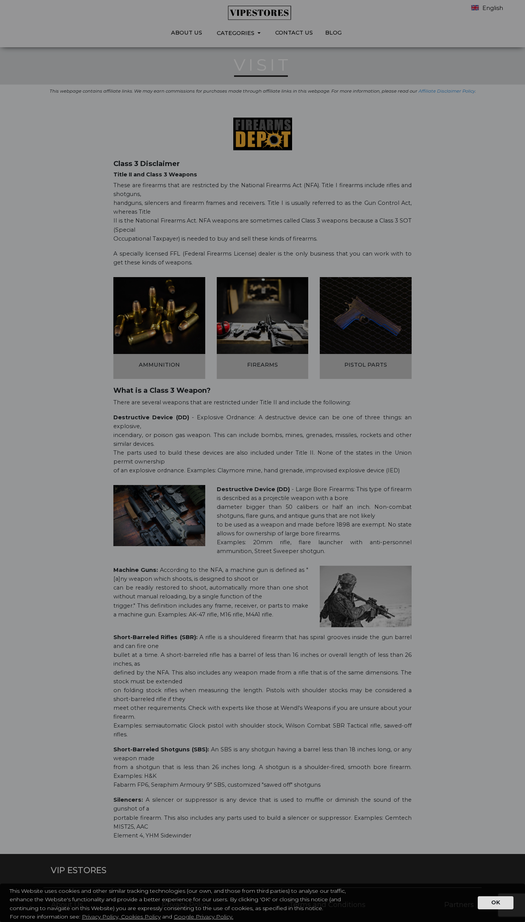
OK (495, 902)
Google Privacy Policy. (203, 916)
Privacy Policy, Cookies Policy (121, 916)
